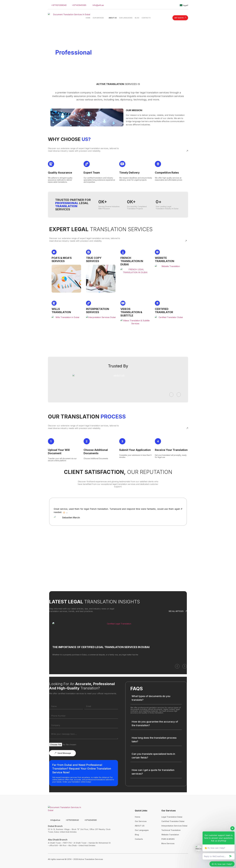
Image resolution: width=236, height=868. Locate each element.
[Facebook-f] (161, 5)
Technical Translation (171, 830)
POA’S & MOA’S (168, 839)
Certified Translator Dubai (172, 821)
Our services (141, 821)
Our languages (142, 830)
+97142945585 (78, 5)
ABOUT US (139, 826)
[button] (171, 394)
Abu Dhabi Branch (57, 839)
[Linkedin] (187, 859)
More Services (167, 843)
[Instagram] (167, 5)
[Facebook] (173, 859)
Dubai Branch (55, 826)
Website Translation (170, 834)
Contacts (139, 839)
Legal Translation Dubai (171, 817)
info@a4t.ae (98, 5)
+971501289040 (58, 5)
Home (137, 817)
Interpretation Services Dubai (174, 826)
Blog (137, 834)
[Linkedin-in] (174, 5)
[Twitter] (154, 5)
